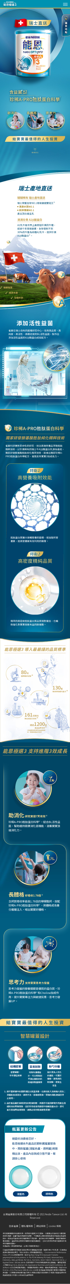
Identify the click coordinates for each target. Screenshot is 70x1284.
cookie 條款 (55, 1226)
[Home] (9, 4)
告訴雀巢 (13, 1226)
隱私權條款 (27, 1226)
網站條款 (41, 1226)
